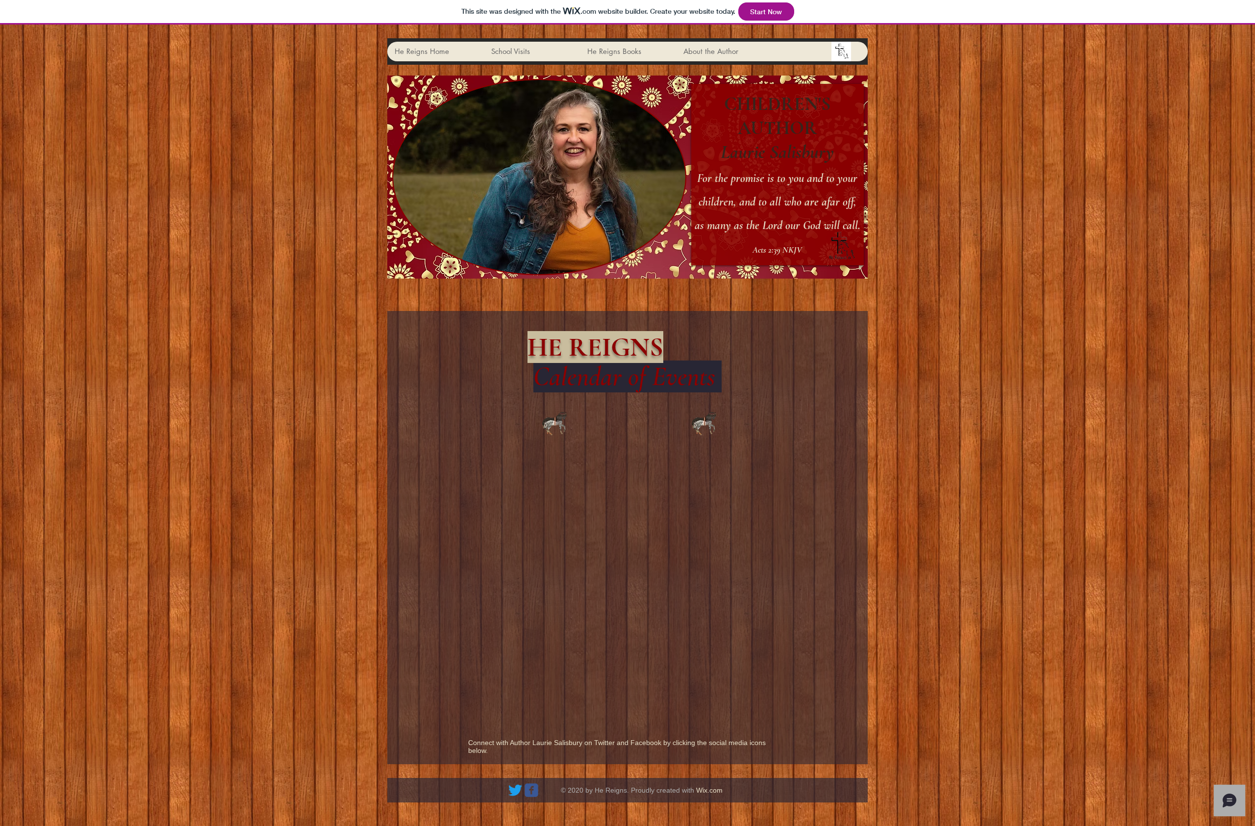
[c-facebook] (531, 790)
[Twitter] (515, 790)
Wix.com (709, 790)
